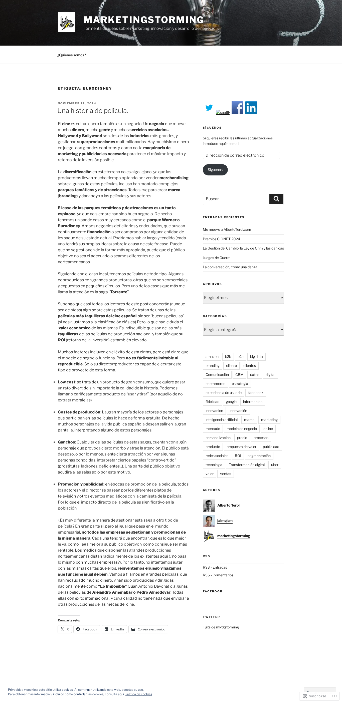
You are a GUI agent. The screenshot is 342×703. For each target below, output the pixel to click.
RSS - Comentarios (218, 575)
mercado (213, 428)
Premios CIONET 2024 (221, 239)
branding (213, 365)
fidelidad (212, 401)
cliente (231, 365)
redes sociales (217, 455)
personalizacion (218, 437)
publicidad (271, 446)
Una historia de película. (92, 110)
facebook (255, 392)
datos (254, 374)
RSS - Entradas (215, 567)
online (268, 428)
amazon (212, 356)
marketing (269, 419)
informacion (252, 401)
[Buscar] (276, 199)
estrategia (240, 383)
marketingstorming (144, 19)
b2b (228, 356)
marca (249, 419)
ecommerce (215, 383)
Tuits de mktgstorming (221, 627)
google (231, 401)
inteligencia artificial (222, 419)
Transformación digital (247, 464)
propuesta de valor (241, 446)
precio (242, 437)
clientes (249, 365)
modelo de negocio (242, 428)
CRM (239, 374)
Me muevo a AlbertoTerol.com (227, 229)
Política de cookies (138, 694)
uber (274, 464)
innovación (238, 410)
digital (270, 374)
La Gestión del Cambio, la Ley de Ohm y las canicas (243, 248)
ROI (238, 455)
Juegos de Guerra (217, 258)
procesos (261, 437)
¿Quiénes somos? (71, 55)
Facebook (213, 591)
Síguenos (212, 127)
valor (210, 474)
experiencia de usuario (224, 392)
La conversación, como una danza (230, 267)
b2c (241, 356)
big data (256, 356)
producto (213, 446)
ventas (225, 474)
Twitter (211, 617)
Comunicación (217, 374)
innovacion (214, 410)
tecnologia (214, 464)
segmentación (259, 455)
